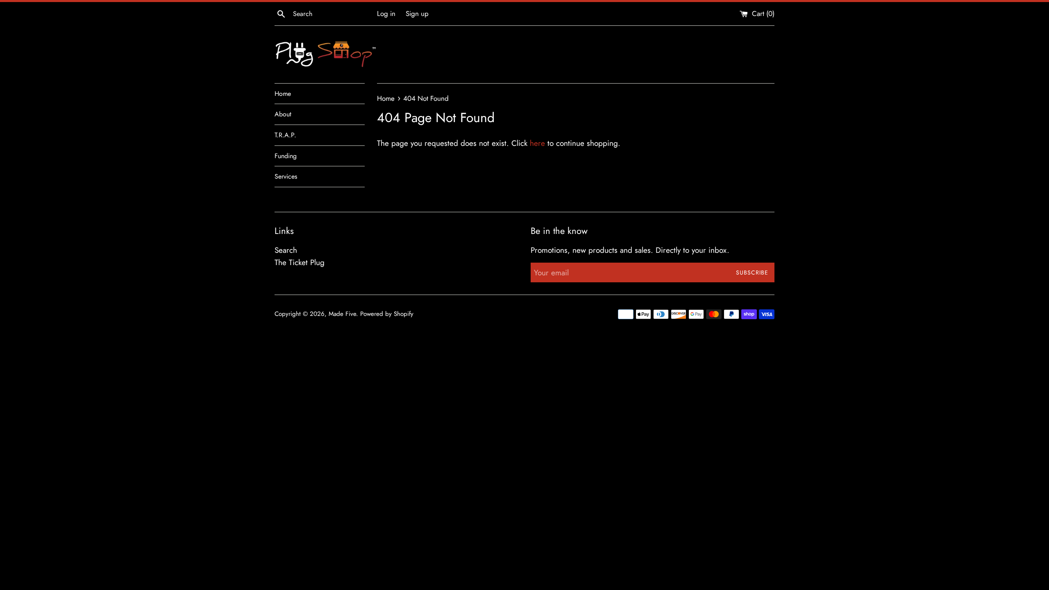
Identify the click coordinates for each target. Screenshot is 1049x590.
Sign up (417, 13)
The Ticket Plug (300, 262)
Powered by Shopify (386, 313)
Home (283, 93)
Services (286, 176)
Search (286, 250)
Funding (286, 156)
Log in (386, 13)
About (283, 114)
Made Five (342, 313)
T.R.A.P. (285, 135)
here (537, 143)
